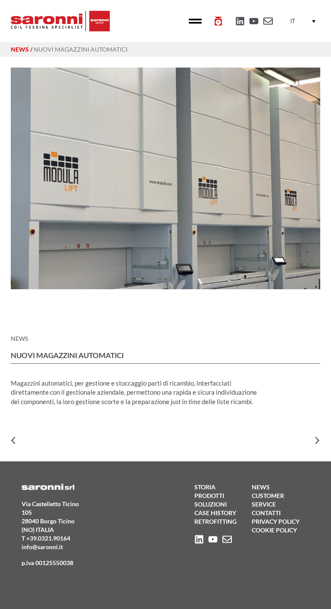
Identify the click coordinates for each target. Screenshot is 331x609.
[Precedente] (88, 441)
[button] (195, 21)
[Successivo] (243, 441)
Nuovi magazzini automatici (81, 49)
